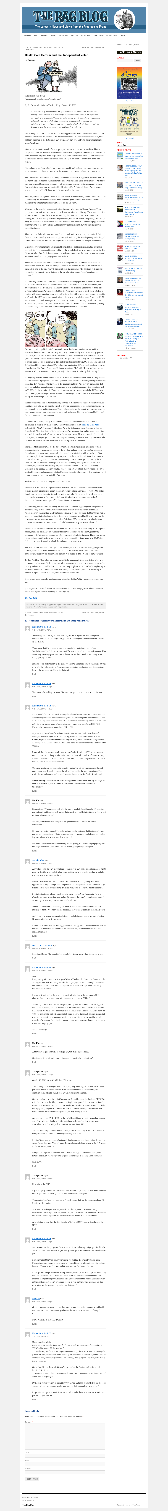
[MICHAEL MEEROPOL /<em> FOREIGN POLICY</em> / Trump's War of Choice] (120, 280)
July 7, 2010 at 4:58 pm (40, 1336)
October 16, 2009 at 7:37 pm (42, 630)
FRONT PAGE (28, 35)
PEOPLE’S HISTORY (112, 35)
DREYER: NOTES (86, 35)
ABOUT (36, 35)
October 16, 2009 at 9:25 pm (42, 686)
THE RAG (53, 35)
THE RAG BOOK (63, 35)
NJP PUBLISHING (99, 35)
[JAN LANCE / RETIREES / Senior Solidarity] (120, 270)
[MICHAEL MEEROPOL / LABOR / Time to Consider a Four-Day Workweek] (120, 156)
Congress (78, 604)
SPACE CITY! (74, 35)
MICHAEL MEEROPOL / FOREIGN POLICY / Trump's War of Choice (133, 280)
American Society (68, 604)
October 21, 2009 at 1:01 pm (42, 1242)
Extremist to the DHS (41, 626)
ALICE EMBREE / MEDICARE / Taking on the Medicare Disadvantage (134, 197)
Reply (34, 674)
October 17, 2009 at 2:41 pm (42, 803)
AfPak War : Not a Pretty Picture (94, 47)
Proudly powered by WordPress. (129, 1505)
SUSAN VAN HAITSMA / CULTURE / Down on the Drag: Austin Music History (133, 185)
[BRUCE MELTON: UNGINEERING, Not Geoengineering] (120, 236)
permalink (63, 607)
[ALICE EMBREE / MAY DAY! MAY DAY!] (120, 248)
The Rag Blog (28, 1505)
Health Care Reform (90, 604)
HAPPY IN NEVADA (42, 945)
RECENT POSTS (124, 150)
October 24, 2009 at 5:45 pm (42, 1301)
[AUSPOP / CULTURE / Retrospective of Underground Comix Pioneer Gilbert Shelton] (120, 209)
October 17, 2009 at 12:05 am (42, 709)
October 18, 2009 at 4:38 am (42, 970)
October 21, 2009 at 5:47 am (42, 1178)
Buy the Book (130, 101)
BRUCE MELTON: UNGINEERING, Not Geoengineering (132, 236)
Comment (29, 1422)
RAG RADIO (44, 35)
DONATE (123, 35)
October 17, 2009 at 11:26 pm (42, 863)
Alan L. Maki (38, 860)
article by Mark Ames (90, 424)
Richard (36, 1298)
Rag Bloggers (48, 604)
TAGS (119, 143)
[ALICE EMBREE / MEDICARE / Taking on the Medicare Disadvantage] (120, 197)
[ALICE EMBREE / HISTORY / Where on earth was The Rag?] (120, 258)
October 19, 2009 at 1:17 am (42, 1046)
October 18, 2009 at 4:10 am (42, 948)
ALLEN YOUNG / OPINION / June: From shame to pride (132, 224)
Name (27, 1452)
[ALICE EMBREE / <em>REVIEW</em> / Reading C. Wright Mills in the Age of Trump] (120, 307)
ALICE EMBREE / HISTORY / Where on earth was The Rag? (133, 258)
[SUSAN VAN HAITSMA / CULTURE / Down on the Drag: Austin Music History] (120, 185)
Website (28, 1469)
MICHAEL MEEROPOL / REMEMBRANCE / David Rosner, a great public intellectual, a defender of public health (133, 170)
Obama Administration (41, 607)
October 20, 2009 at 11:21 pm (42, 1074)
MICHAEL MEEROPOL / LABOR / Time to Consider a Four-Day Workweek (134, 156)
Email (27, 1460)
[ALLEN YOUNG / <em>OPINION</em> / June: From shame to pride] (120, 224)
